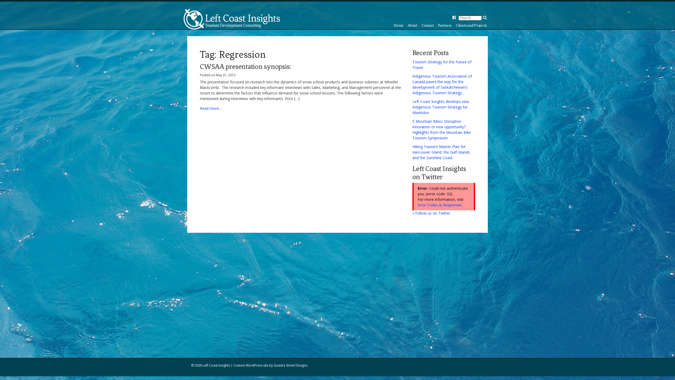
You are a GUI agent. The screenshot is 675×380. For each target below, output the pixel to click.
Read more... (210, 108)
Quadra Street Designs (290, 365)
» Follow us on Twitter (431, 213)
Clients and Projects (471, 25)
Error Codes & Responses (440, 204)
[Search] (485, 18)
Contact (428, 25)
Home (398, 25)
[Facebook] (454, 17)
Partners (445, 25)
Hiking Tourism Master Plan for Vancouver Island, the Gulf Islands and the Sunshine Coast (441, 152)
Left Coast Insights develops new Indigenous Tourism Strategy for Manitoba (440, 107)
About (412, 25)
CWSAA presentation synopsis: (245, 66)
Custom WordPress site (250, 365)
